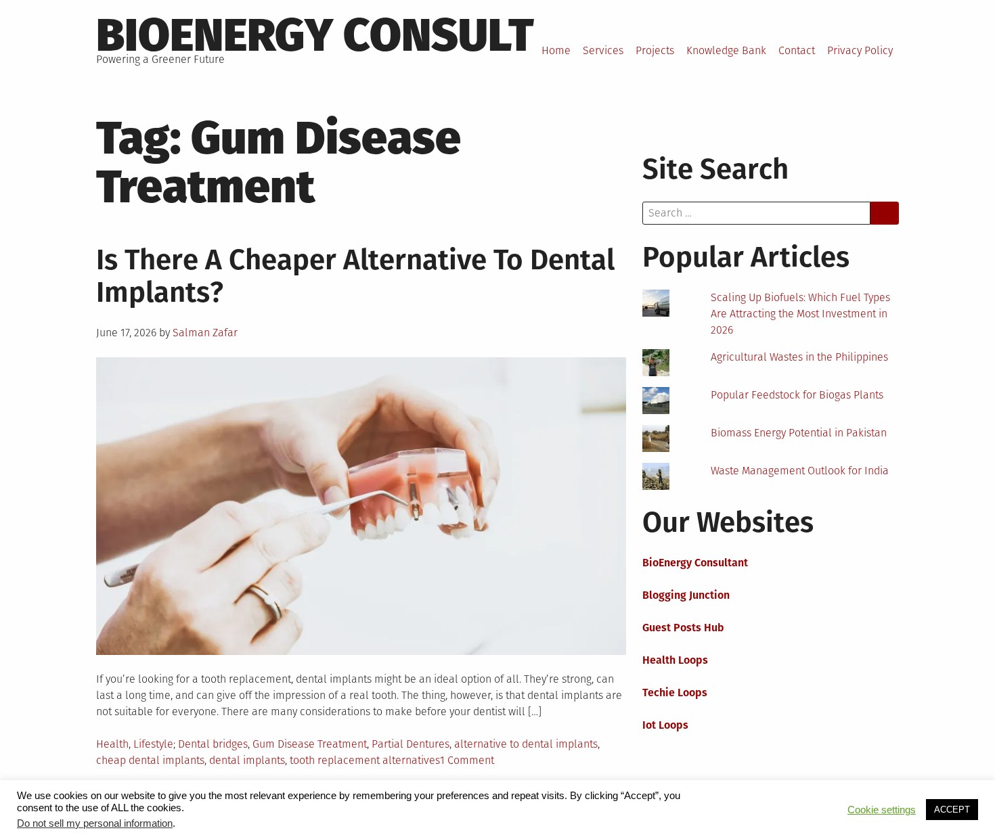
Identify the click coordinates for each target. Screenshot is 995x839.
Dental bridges (213, 744)
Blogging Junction (686, 595)
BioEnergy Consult (315, 35)
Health (112, 744)
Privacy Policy (860, 50)
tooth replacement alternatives (365, 760)
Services (603, 50)
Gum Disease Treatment (309, 744)
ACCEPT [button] (952, 809)
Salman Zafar (205, 332)
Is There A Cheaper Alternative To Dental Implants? (355, 276)
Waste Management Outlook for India (800, 470)
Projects (655, 50)
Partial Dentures (410, 744)
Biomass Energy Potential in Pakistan (799, 432)
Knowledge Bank (726, 50)
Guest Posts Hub (683, 627)
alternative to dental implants (526, 744)
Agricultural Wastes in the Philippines (799, 356)
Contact (796, 50)
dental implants (247, 760)
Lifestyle (153, 744)
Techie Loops (674, 692)
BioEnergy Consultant (695, 562)
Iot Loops (665, 725)
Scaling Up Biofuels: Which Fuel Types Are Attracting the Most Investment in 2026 (800, 313)
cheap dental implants (150, 760)
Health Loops (675, 660)
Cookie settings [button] (881, 809)
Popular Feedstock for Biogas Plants (797, 394)
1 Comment (467, 760)
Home (556, 50)
